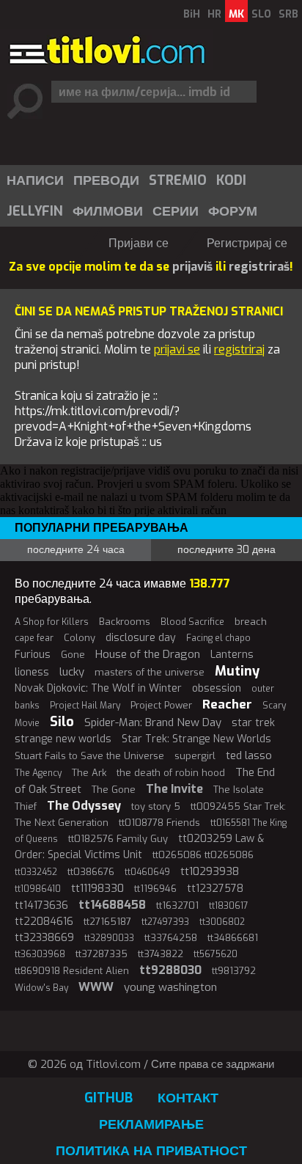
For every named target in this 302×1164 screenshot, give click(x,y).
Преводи (106, 180)
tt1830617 (228, 906)
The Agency (38, 773)
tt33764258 (170, 937)
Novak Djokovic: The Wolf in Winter (98, 688)
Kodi (231, 180)
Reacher (227, 704)
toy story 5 (155, 806)
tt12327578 (215, 889)
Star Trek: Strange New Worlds (196, 739)
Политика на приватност (151, 1151)
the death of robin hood (171, 772)
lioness (32, 672)
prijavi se (177, 349)
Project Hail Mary (85, 705)
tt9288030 (170, 970)
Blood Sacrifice (192, 622)
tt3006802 (222, 922)
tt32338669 (44, 938)
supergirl (195, 756)
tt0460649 (147, 872)
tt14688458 (112, 904)
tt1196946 (155, 888)
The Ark (89, 772)
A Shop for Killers (52, 622)
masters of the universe (150, 672)
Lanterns (232, 655)
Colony (79, 638)
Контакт (188, 1098)
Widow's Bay (41, 988)
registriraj (239, 349)
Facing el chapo (218, 638)
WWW (96, 987)
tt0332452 (36, 872)
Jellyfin (35, 211)
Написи (35, 180)
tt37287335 (102, 954)
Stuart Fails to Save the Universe (89, 756)
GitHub (108, 1098)
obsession (216, 688)
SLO (261, 14)
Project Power (161, 705)
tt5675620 (215, 954)
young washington (170, 987)
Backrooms (124, 621)
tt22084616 (44, 922)
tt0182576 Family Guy (118, 838)
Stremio (178, 180)
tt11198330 (97, 888)
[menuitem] (34, 180)
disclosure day (141, 638)
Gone (73, 654)
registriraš (259, 266)
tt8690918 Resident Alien (72, 970)
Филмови (108, 211)
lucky (71, 672)
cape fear (34, 638)
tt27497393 (165, 922)
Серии (175, 211)
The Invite (174, 789)
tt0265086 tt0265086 (203, 855)
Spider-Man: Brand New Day (152, 722)
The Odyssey (84, 805)
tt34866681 (232, 937)
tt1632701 (177, 905)
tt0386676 (90, 871)
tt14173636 (41, 905)
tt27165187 (107, 921)
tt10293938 (209, 871)
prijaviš (192, 266)
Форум (232, 211)
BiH (191, 14)
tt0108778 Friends (159, 822)
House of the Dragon (147, 654)
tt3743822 (160, 954)
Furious (33, 655)
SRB (288, 14)
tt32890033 (109, 938)
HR (214, 14)
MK (236, 14)
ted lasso (249, 755)
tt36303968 (40, 954)
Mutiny (237, 671)
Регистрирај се (247, 243)
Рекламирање (151, 1124)
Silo (62, 722)
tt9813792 (234, 970)
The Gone (114, 789)
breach (251, 621)
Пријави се (138, 243)
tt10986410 (38, 889)
